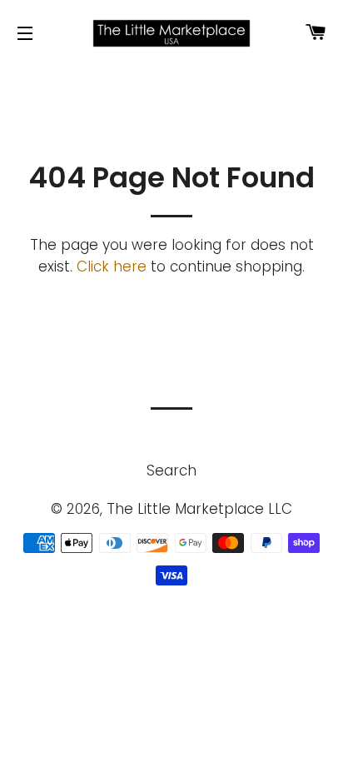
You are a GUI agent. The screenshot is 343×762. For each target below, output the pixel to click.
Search (171, 471)
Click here (112, 266)
